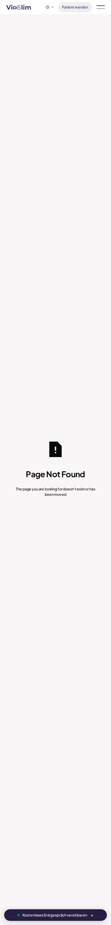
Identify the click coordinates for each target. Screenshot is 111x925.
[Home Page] (18, 7)
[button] (49, 7)
